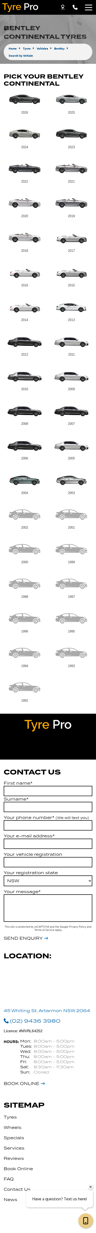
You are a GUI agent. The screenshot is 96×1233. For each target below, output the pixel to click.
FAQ (9, 1179)
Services (14, 1148)
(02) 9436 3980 (35, 1020)
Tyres (10, 1117)
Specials (14, 1137)
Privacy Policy (78, 926)
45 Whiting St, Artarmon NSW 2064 (47, 1010)
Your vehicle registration (33, 854)
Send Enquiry (23, 938)
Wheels (12, 1127)
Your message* (22, 891)
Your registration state (31, 872)
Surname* (16, 799)
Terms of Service (44, 930)
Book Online (21, 1083)
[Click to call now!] (75, 7)
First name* (18, 783)
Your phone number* (46, 817)
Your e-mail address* (29, 836)
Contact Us (17, 1189)
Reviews (14, 1158)
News (10, 1199)
